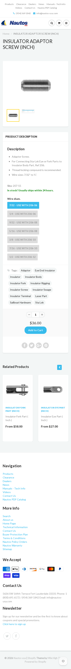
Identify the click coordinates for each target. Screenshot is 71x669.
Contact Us (30, 7)
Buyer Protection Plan (15, 534)
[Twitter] (7, 636)
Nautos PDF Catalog (47, 7)
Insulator (15, 276)
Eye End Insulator (45, 270)
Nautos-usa (20, 658)
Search (7, 516)
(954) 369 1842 (23, 13)
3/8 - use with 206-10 (22, 239)
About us (8, 519)
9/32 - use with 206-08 (23, 222)
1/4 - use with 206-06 (22, 213)
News (41, 4)
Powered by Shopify (35, 661)
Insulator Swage (42, 289)
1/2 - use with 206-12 (22, 256)
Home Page (9, 523)
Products (9, 4)
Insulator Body (33, 276)
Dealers (32, 4)
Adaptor (25, 270)
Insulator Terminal (20, 296)
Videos (18, 7)
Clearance (21, 4)
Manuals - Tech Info (56, 4)
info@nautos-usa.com (47, 13)
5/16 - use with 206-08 (23, 231)
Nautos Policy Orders (15, 541)
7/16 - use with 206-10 (23, 248)
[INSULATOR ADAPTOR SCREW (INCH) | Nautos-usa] (35, 86)
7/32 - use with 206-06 (23, 205)
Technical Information (15, 527)
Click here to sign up (14, 624)
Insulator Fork (18, 283)
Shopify (32, 658)
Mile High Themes (57, 658)
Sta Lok (39, 302)
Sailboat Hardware (20, 302)
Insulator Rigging (40, 283)
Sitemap (7, 549)
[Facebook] (15, 636)
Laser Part (41, 296)
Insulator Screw (19, 289)
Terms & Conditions (14, 538)
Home (6, 33)
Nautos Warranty (12, 545)
